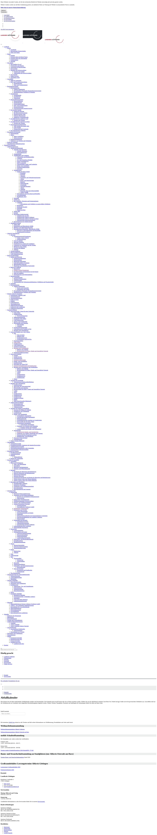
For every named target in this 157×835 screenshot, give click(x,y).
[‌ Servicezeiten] (80, 686)
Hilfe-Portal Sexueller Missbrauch (22, 401)
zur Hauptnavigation (9, 18)
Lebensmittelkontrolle (16, 577)
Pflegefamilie (20, 324)
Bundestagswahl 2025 (16, 639)
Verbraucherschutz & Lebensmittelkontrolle (18, 574)
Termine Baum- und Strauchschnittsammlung (12, 757)
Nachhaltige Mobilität (16, 593)
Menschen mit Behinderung (21, 467)
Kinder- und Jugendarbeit (20, 414)
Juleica (12, 135)
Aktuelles (6, 614)
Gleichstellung (11, 442)
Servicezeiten (13, 68)
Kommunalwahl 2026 (16, 638)
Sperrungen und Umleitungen (18, 583)
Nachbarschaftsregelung (23, 167)
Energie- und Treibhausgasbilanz (22, 502)
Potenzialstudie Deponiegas (21, 527)
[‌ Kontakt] (80, 688)
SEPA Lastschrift (21, 163)
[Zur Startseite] (41, 42)
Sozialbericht (17, 96)
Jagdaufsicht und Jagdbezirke (24, 570)
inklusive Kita (20, 336)
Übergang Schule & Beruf (20, 438)
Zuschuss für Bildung (19, 248)
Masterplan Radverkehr (20, 261)
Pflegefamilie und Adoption (21, 323)
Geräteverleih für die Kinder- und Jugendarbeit (29, 429)
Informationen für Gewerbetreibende (19, 607)
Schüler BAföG (18, 357)
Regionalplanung (14, 88)
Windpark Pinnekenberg (20, 279)
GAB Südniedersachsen (16, 254)
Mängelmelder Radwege (20, 264)
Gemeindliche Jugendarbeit (24, 415)
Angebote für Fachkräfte (16, 380)
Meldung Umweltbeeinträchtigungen (23, 227)
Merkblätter (13, 579)
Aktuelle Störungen (22, 151)
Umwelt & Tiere (11, 490)
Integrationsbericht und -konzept (22, 489)
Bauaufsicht (17, 268)
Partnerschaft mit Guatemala (21, 129)
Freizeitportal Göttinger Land (18, 295)
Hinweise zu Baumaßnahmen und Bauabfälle (28, 230)
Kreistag (12, 55)
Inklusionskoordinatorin (20, 474)
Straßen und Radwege (16, 257)
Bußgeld (12, 455)
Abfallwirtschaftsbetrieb (16, 148)
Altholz (22, 188)
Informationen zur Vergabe (17, 632)
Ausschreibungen (11, 627)
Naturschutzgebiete (22, 536)
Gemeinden (10, 79)
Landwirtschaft (14, 555)
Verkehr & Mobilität (12, 580)
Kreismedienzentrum (19, 405)
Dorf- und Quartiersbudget (20, 85)
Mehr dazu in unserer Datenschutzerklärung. (13, 7)
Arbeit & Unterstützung (13, 233)
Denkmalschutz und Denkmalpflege (23, 274)
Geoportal (13, 283)
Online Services (14, 76)
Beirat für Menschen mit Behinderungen (24, 473)
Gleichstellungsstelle (15, 443)
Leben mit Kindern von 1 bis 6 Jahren (20, 332)
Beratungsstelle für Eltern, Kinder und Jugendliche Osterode (32, 351)
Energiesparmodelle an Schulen (25, 513)
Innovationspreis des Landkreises (19, 613)
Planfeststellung (18, 260)
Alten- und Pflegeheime (20, 464)
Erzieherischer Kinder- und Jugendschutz (27, 432)
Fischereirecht (20, 571)
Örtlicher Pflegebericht (19, 115)
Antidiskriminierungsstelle (17, 446)
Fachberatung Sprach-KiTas (24, 339)
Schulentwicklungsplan (20, 346)
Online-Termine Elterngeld (17, 440)
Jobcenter (12, 235)
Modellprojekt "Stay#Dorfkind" (25, 436)
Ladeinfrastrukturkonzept (20, 601)
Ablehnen (3, 10)
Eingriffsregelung (18, 540)
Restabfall (22, 173)
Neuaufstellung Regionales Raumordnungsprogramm (27, 90)
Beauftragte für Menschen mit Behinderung (25, 471)
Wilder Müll (17, 224)
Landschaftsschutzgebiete (23, 538)
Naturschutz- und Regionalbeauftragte (23, 539)
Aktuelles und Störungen (20, 149)
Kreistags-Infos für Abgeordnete (18, 58)
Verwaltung (10, 63)
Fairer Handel (17, 127)
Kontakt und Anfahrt (19, 71)
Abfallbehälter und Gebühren (21, 155)
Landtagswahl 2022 (15, 642)
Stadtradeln (20, 514)
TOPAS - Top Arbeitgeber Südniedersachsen (22, 605)
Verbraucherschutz (15, 576)
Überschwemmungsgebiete (24, 533)
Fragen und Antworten (23, 288)
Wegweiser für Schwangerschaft (22, 386)
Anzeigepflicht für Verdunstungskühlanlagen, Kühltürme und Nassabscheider (34, 282)
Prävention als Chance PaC (21, 364)
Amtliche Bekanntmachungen (15, 621)
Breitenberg (20, 205)
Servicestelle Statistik (15, 110)
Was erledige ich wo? (16, 64)
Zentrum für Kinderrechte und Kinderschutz (25, 365)
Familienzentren (18, 314)
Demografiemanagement (16, 99)
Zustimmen (4, 12)
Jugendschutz (17, 430)
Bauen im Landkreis (15, 267)
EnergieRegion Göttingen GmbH (25, 507)
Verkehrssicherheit (18, 589)
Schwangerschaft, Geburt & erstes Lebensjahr (22, 311)
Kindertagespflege (18, 340)
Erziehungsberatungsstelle (20, 327)
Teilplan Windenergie (19, 89)
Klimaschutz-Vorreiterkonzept (21, 499)
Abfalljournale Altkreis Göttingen (25, 217)
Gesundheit (13, 461)
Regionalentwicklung (12, 86)
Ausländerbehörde (15, 454)
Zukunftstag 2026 (15, 77)
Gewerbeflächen (14, 611)
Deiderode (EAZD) (22, 207)
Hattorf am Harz (21, 210)
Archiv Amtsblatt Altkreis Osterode (19, 626)
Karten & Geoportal (12, 142)
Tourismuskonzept (15, 296)
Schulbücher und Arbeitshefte (21, 411)
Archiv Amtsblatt (14, 624)
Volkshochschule (18, 407)
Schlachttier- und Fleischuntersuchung (23, 565)
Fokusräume (17, 98)
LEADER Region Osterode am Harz (20, 121)
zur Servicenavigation (9, 21)
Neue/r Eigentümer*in (22, 161)
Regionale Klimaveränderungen (22, 493)
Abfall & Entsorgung (12, 146)
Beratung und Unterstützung (21, 330)
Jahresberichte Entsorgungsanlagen (26, 220)
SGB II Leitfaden (18, 240)
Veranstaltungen (11, 635)
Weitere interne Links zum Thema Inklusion (25, 479)
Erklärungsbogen (21, 239)
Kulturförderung (14, 302)
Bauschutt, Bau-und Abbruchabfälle (29, 190)
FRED (15, 379)
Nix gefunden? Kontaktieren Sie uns (10, 681)
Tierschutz (16, 563)
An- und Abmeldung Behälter (24, 160)
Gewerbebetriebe (21, 195)
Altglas (22, 179)
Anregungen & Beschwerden (18, 67)
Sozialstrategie (17, 95)
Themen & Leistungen (10, 145)
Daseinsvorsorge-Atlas (19, 114)
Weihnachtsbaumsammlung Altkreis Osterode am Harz (15, 732)
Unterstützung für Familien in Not (22, 329)
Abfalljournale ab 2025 (23, 215)
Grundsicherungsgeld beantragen (22, 236)
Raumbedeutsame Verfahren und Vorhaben (25, 292)
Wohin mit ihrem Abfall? (23, 171)
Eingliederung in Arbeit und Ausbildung (24, 243)
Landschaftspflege (18, 530)
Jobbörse (16, 249)
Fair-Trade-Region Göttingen (18, 130)
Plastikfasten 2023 (21, 196)
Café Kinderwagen (19, 320)
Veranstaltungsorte (15, 304)
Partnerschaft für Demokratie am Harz (27, 435)
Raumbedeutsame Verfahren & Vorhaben (24, 92)
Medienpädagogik (21, 418)
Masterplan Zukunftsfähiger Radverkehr (24, 265)
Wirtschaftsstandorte (15, 610)
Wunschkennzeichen (15, 582)
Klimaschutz (13, 492)
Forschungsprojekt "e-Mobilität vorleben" (24, 596)
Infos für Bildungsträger (16, 252)
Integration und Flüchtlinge (17, 482)
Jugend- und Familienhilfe (20, 321)
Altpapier (22, 176)
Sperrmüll (16, 198)
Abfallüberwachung (15, 223)
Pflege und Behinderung (16, 463)
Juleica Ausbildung (19, 136)
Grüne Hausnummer (22, 511)
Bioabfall (22, 174)
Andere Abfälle (24, 192)
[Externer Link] (80, 689)
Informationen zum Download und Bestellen (28, 193)
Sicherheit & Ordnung (13, 451)
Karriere (6, 645)
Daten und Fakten (15, 52)
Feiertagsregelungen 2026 (7, 770)
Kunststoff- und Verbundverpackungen (30, 177)
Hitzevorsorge (20, 498)
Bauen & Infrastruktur (13, 255)
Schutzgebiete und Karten (20, 532)
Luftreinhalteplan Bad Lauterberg (22, 526)
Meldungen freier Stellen (20, 246)
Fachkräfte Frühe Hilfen (20, 318)
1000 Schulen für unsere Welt (21, 126)
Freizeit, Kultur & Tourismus (14, 293)
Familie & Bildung (12, 310)
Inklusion (12, 470)
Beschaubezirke (21, 567)
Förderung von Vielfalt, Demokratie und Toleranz (30, 433)
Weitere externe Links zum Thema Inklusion (25, 480)
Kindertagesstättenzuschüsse (21, 352)
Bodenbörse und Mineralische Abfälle (23, 226)
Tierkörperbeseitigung (19, 564)
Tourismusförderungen (16, 298)
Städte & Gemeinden (15, 80)
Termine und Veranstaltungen (14, 620)
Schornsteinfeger (18, 630)
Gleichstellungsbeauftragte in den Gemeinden (22, 448)
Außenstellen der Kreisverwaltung (22, 73)
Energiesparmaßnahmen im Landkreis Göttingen (29, 517)
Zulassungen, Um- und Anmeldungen (23, 586)
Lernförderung (17, 413)
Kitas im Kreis (20, 335)
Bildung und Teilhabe (22, 349)
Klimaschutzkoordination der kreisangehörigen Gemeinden (32, 515)
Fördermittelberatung (19, 104)
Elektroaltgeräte (24, 183)
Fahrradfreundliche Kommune (21, 263)
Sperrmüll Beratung (25, 186)
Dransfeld (19, 208)
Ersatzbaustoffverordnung (23, 232)
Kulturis (12, 301)
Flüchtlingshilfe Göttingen (20, 483)
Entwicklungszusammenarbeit (18, 124)
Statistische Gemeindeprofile (21, 117)
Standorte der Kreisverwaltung (18, 70)
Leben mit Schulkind (15, 354)
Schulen (16, 355)
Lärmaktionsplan (18, 277)
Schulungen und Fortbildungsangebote (24, 486)
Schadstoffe (23, 185)
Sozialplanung (14, 93)
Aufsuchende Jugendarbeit (24, 423)
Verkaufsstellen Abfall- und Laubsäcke (27, 164)
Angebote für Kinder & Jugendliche (19, 408)
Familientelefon (21, 374)
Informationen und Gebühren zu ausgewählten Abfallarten (35, 204)
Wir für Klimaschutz (22, 315)
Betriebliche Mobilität (19, 595)
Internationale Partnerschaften (18, 51)
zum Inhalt (6, 15)
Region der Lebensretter (16, 458)
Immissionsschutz (15, 276)
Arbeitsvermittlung (15, 251)
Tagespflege (17, 465)
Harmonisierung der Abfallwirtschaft (23, 221)
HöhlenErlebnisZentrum (16, 305)
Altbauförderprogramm (23, 523)
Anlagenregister (18, 280)
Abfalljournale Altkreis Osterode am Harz (28, 218)
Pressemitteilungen (22, 152)
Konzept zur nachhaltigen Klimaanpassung (28, 496)
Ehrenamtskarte (14, 133)
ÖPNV (12, 592)
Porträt (9, 48)
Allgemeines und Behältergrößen (25, 157)
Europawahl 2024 (15, 640)
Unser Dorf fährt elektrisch (21, 599)
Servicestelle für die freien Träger (25, 421)
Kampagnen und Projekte (20, 510)
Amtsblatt (12, 623)
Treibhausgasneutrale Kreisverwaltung (24, 501)
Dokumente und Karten (23, 289)
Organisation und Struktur (17, 65)
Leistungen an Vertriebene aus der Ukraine (25, 245)
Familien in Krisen (18, 398)
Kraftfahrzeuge (14, 585)
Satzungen (19, 168)
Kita (15, 333)
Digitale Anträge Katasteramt (21, 270)
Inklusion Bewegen (19, 476)
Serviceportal (13, 74)
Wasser (12, 543)
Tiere (11, 557)
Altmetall (22, 189)
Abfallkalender (17, 154)
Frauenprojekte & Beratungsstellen (19, 449)
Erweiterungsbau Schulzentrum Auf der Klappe (26, 271)
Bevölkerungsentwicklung (20, 113)
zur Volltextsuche (8, 16)
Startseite (6, 692)
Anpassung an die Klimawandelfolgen (24, 495)
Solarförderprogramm (22, 521)
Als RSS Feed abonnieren (7, 29)
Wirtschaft (9, 602)
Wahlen (9, 636)
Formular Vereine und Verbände (28, 427)
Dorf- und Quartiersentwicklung (18, 82)
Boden (12, 549)
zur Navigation (8, 19)
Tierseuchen (20, 560)
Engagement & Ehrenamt (13, 132)
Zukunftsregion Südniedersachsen (16, 143)
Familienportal (20, 377)
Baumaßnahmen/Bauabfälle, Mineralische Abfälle (26, 229)
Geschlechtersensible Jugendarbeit (26, 417)
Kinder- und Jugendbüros (20, 361)
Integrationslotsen (18, 488)
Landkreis (6, 46)
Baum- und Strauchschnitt (27, 180)
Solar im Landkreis (19, 273)
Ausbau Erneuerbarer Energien (22, 504)
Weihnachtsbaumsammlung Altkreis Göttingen (13, 729)
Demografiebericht (18, 107)
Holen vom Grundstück (23, 165)
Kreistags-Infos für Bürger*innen (19, 57)
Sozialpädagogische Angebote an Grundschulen (29, 420)
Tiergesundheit (17, 558)
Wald (11, 554)
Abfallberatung (18, 170)
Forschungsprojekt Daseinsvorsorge (23, 108)
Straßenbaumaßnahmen (20, 258)
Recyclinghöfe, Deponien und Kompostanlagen (26, 201)
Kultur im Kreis (14, 299)
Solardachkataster (21, 505)
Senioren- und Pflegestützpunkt (22, 468)
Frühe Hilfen (17, 313)
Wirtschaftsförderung (15, 608)
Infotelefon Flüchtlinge (20, 485)
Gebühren (19, 158)
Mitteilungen (10, 617)
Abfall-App (17, 199)
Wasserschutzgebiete (22, 535)
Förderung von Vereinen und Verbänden (20, 140)
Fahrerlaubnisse (18, 588)
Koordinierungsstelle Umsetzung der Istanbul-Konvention (25, 445)
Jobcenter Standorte (19, 242)
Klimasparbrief (21, 518)
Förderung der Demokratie (14, 615)
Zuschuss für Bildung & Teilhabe (22, 410)
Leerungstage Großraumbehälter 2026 (10, 767)
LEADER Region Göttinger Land (19, 118)
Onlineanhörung (18, 457)
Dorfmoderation (18, 83)
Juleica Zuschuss (18, 138)
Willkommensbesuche (19, 317)
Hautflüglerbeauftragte (19, 542)
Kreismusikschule (18, 404)
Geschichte (13, 49)
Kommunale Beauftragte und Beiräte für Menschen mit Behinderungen (32, 477)
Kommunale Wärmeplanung (21, 508)
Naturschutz (13, 529)
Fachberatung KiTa (22, 338)
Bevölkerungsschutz (15, 452)
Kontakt (16, 213)
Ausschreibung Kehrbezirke (17, 629)
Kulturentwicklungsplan (16, 308)
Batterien (22, 182)
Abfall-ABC (17, 211)
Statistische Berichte (19, 111)
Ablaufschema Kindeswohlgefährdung (24, 382)
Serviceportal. (41, 801)
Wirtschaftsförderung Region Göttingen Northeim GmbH (25, 604)
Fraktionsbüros (14, 60)
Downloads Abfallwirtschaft (21, 214)
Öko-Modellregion (15, 573)
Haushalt (12, 61)
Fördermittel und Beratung (20, 520)
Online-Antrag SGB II (23, 238)
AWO (18, 373)
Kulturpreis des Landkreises (17, 307)
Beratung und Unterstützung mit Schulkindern (26, 367)
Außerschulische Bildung (17, 402)
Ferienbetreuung (18, 358)
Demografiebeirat (18, 101)
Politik (9, 54)
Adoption (19, 326)
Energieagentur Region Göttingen (25, 524)
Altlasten (16, 552)
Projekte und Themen (19, 120)
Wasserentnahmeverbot (20, 548)
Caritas (19, 371)
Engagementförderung (16, 139)
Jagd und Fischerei (18, 568)
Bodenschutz (17, 551)
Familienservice (21, 376)
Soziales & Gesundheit (13, 460)
